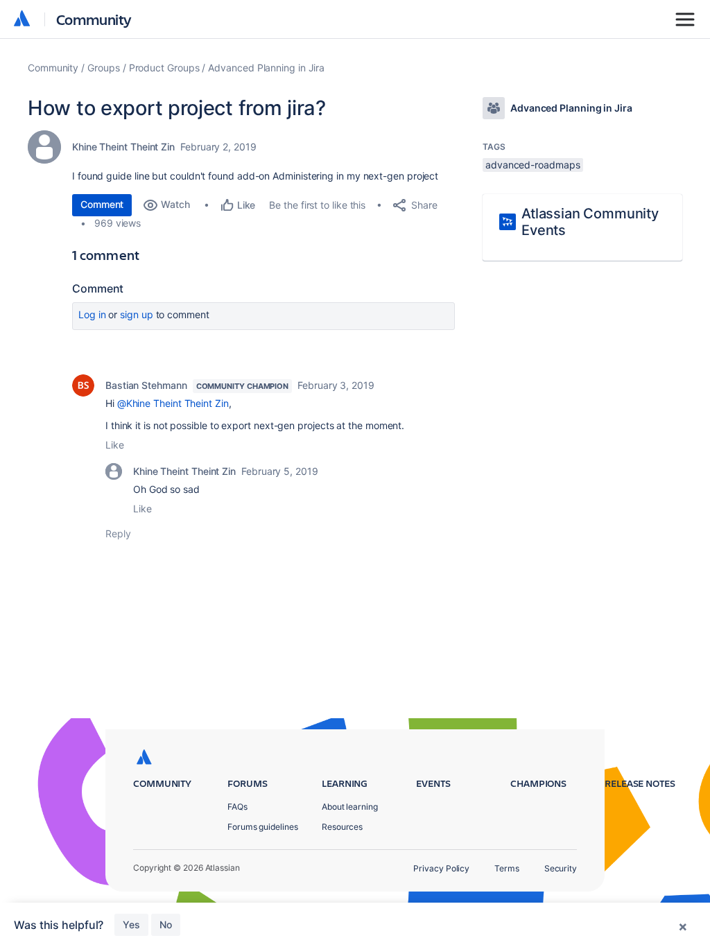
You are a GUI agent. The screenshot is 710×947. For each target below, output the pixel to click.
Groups (103, 67)
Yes (131, 924)
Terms (506, 868)
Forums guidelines (262, 827)
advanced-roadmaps (532, 165)
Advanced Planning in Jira (266, 67)
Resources (342, 827)
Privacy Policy (441, 868)
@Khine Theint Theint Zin (173, 403)
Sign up (136, 314)
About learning (350, 806)
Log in (92, 314)
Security (560, 868)
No (165, 924)
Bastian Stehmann (146, 385)
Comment (101, 204)
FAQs (237, 806)
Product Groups (164, 67)
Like (114, 445)
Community (94, 19)
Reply (118, 533)
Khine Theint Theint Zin (123, 147)
